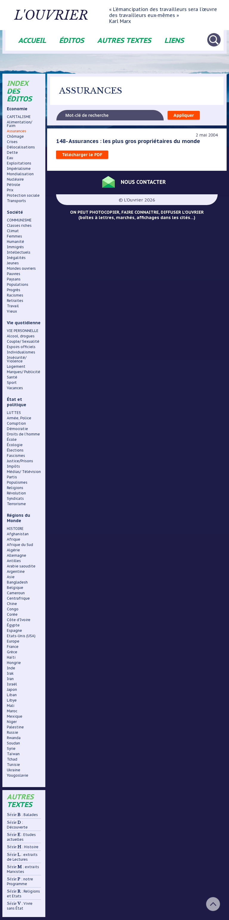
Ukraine (13, 770)
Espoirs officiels (21, 347)
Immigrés (15, 247)
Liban (12, 695)
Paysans (14, 279)
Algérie (13, 550)
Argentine (16, 571)
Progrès (13, 290)
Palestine (15, 727)
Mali (10, 705)
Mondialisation (20, 174)
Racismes (15, 295)
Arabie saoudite (21, 566)
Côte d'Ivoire (18, 620)
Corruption (16, 423)
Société (15, 212)
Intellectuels (18, 252)
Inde (11, 668)
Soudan (13, 743)
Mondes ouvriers (21, 268)
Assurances (16, 131)
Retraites (15, 300)
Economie (17, 108)
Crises (12, 141)
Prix (10, 190)
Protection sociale (23, 195)
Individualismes (21, 352)
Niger (12, 721)
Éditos (71, 40)
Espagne (14, 630)
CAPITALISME (19, 116)
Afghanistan (18, 534)
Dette (12, 152)
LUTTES (14, 412)
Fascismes (16, 455)
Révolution (16, 493)
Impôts (13, 466)
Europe (13, 641)
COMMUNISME (19, 220)
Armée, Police (19, 418)
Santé (12, 377)
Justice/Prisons (20, 461)
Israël (12, 684)
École (12, 439)
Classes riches (19, 225)
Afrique (13, 539)
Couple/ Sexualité (23, 341)
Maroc (12, 711)
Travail (13, 306)
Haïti (11, 657)
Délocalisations (21, 147)
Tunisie (13, 764)
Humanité (15, 241)
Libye (12, 700)
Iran (10, 679)
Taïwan (13, 754)
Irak (10, 673)
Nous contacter (143, 182)
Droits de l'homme (23, 434)
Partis (12, 477)
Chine (12, 603)
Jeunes (13, 263)
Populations (17, 284)
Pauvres (13, 273)
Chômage (15, 136)
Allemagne (16, 555)
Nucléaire (15, 179)
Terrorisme (16, 504)
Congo (12, 609)
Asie (11, 577)
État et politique (16, 402)
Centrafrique (18, 598)
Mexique (14, 716)
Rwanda (14, 738)
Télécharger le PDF (82, 154)
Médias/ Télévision (24, 471)
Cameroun (16, 593)
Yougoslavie (17, 775)
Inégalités (16, 257)
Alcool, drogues (21, 336)
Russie (12, 732)
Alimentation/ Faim (19, 124)
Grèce (12, 652)
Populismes (17, 482)
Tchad (12, 759)
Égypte (13, 625)
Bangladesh (17, 582)
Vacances (15, 388)
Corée (12, 614)
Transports (16, 200)
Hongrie (14, 662)
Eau (10, 158)
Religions (15, 487)
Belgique (15, 587)
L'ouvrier (51, 15)
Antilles (14, 560)
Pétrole (13, 184)
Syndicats (15, 498)
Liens (174, 40)
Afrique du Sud (20, 544)
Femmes (14, 236)
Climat (13, 231)
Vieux (12, 311)
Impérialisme (19, 168)
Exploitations (19, 163)
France (12, 646)
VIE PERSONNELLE (22, 330)
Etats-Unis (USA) (21, 636)
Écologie (15, 445)
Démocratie (17, 428)
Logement (16, 366)
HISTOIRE (15, 528)
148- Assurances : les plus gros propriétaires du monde (128, 141)
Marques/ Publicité (23, 372)
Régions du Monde (18, 518)
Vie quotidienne (24, 322)
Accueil (32, 40)
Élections (15, 450)
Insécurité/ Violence (17, 359)
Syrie (11, 748)
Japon (12, 689)
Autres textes (124, 40)
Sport (12, 382)
